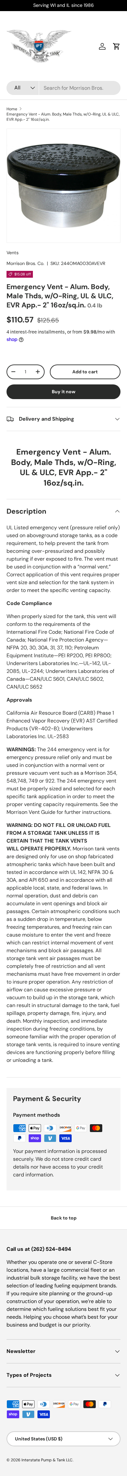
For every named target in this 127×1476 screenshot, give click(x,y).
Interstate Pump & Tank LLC (47, 1460)
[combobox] (63, 88)
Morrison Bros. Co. (25, 263)
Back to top (64, 1218)
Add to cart (85, 372)
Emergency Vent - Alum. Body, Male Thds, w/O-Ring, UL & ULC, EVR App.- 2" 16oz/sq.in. (63, 117)
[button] (116, 46)
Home (12, 109)
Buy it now (64, 392)
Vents (13, 253)
